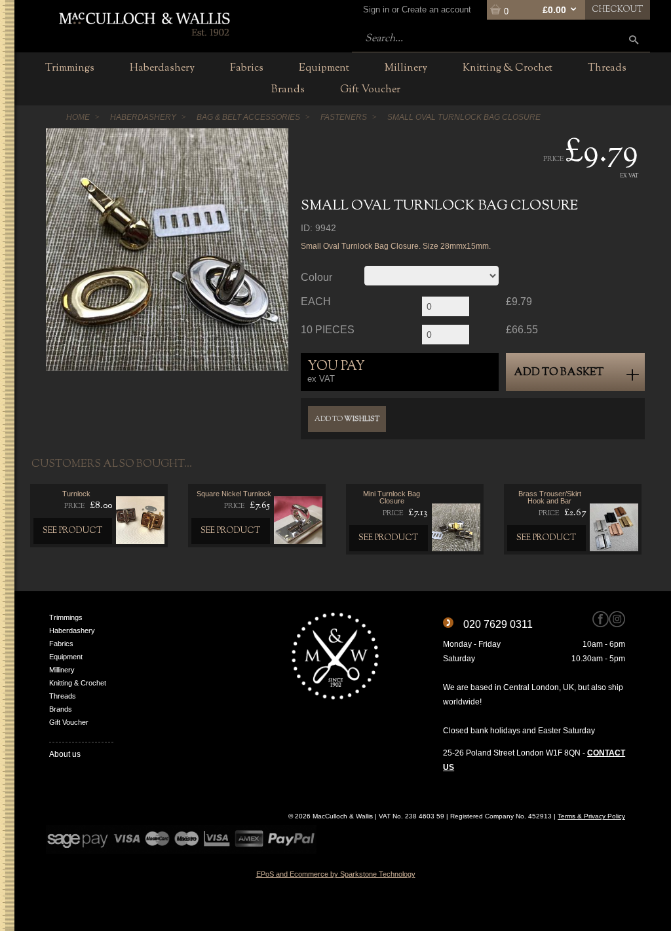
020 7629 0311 (498, 624)
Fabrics (61, 644)
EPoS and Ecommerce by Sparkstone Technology (335, 874)
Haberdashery (72, 630)
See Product (73, 531)
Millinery (62, 670)
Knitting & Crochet (77, 683)
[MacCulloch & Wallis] (143, 23)
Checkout (617, 10)
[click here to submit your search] (634, 39)
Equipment (66, 657)
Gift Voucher (68, 722)
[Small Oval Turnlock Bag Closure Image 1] (167, 249)
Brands (60, 709)
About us (65, 754)
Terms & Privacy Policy (591, 816)
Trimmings (66, 617)
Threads (62, 696)
